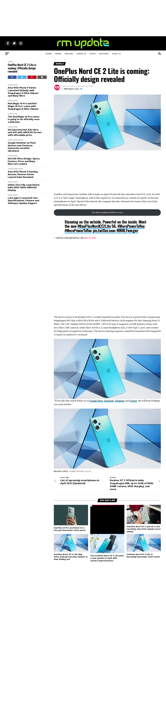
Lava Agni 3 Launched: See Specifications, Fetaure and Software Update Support (23, 200)
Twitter (133, 400)
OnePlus (81, 54)
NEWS (58, 54)
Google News (96, 400)
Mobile (10, 61)
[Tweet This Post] (22, 77)
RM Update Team (71, 89)
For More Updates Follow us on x (107, 212)
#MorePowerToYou (131, 226)
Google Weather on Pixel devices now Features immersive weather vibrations (22, 147)
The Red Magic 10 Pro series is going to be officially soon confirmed (23, 119)
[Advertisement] (83, 18)
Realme (69, 54)
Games (10, 169)
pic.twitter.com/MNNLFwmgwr (115, 230)
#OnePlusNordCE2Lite (94, 226)
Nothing (104, 54)
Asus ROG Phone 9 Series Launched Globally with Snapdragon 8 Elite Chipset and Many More (23, 91)
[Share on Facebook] (12, 77)
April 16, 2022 (90, 238)
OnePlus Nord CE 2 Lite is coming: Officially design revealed (22, 68)
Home (48, 54)
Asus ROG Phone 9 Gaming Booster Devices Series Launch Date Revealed (23, 174)
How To (116, 54)
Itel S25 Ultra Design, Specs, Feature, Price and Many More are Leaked (24, 161)
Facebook (109, 400)
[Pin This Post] (32, 77)
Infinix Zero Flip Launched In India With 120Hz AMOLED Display (24, 187)
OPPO (93, 54)
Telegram (119, 400)
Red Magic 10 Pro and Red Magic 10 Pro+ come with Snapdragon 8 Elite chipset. (23, 106)
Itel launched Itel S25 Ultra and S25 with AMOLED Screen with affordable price (25, 132)
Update (20, 140)
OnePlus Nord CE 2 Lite (81, 471)
